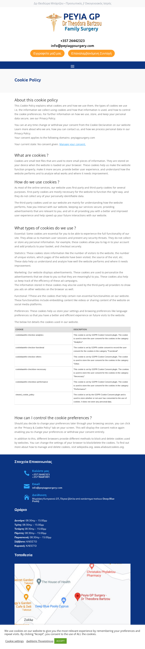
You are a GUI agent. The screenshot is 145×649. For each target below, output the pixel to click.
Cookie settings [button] (14, 641)
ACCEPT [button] (60, 640)
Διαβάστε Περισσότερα (39, 641)
